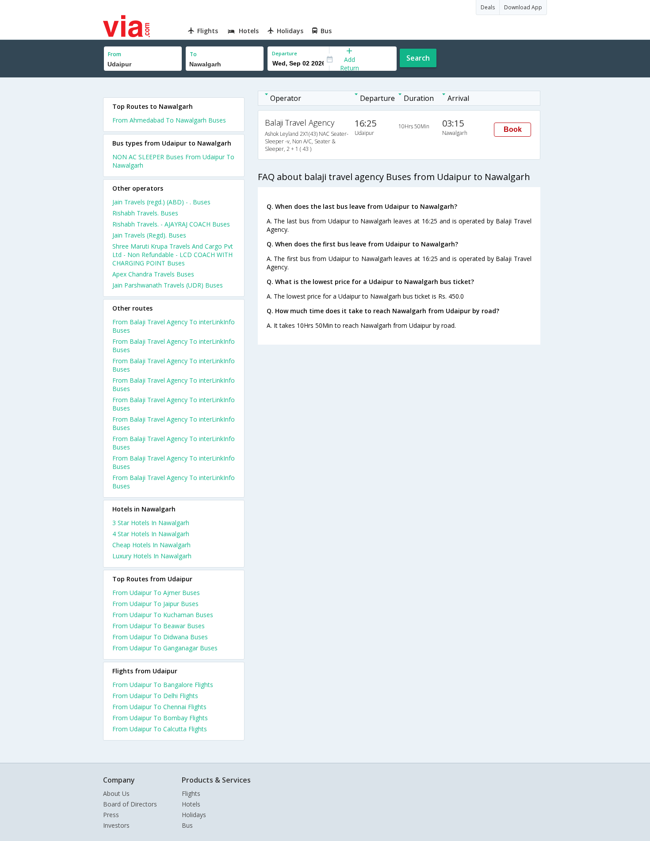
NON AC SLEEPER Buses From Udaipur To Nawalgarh (173, 161)
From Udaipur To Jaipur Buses (155, 603)
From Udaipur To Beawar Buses (158, 626)
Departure (284, 53)
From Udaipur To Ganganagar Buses (165, 648)
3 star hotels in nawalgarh (150, 522)
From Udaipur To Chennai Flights (159, 707)
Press (111, 814)
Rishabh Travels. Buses (145, 213)
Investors (116, 825)
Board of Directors (130, 804)
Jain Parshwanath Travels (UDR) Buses (167, 285)
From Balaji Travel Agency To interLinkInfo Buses (173, 326)
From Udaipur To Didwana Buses (160, 637)
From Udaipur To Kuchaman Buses (162, 615)
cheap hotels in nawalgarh (151, 545)
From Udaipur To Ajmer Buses (156, 592)
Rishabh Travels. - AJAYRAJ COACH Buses (171, 224)
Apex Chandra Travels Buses (153, 274)
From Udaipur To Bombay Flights (160, 718)
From (114, 54)
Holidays (194, 814)
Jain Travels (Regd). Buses (149, 235)
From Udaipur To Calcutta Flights (159, 729)
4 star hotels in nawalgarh (150, 534)
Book (513, 129)
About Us (116, 793)
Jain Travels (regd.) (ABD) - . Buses (161, 202)
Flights (191, 793)
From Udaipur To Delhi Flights (155, 695)
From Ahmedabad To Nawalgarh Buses (169, 120)
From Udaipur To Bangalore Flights (162, 684)
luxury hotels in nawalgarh (151, 556)
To (193, 54)
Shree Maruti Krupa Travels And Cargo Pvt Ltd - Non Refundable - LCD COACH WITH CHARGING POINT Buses (172, 254)
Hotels (191, 804)
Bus (187, 825)
